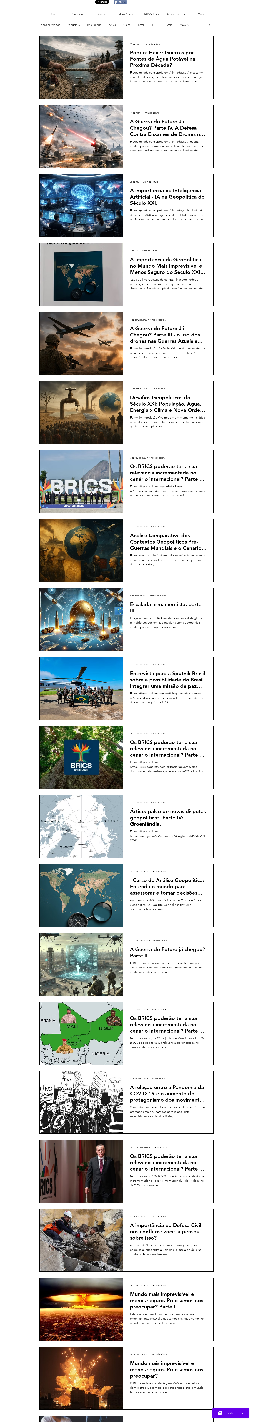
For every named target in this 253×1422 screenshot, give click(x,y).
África (112, 24)
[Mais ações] (206, 43)
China (127, 24)
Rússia (168, 24)
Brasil (141, 24)
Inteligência (94, 24)
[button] (209, 25)
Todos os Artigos (49, 24)
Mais (183, 24)
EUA (154, 24)
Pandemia (73, 24)
